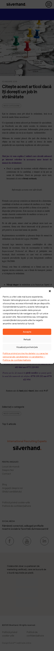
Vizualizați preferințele (27, 347)
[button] (49, 290)
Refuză (27, 339)
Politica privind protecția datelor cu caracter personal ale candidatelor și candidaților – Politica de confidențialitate (25, 356)
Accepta (27, 331)
